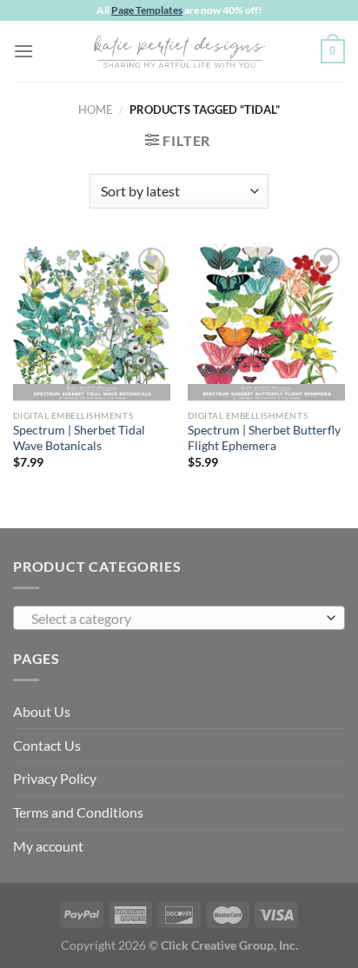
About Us (41, 711)
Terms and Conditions (78, 812)
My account (48, 846)
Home (95, 109)
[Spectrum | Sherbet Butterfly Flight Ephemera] (266, 322)
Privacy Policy (54, 778)
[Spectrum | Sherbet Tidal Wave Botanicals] (91, 322)
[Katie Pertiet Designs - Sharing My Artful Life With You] (179, 51)
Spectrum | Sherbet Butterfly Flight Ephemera (264, 438)
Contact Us (47, 745)
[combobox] (179, 618)
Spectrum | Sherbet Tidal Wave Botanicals (79, 438)
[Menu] (23, 51)
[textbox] (174, 619)
